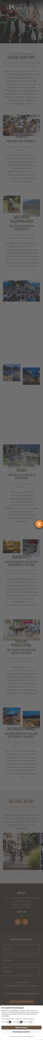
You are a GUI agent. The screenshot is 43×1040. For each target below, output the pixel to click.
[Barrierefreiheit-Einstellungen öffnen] (39, 524)
